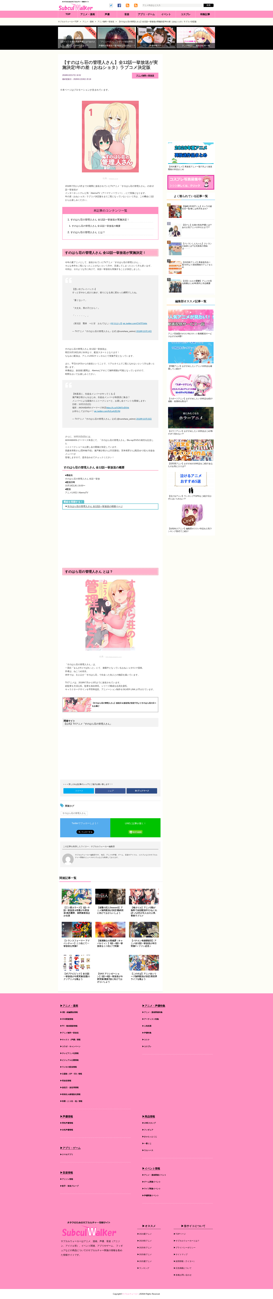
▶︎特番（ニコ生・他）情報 (71, 1101)
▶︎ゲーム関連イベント (151, 1182)
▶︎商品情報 (148, 1116)
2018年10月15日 (144, 419)
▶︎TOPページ (180, 1234)
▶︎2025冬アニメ (144, 1247)
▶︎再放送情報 (65, 1081)
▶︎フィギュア (147, 1130)
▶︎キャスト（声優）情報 (70, 1040)
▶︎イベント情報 (151, 1168)
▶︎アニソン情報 (66, 1179)
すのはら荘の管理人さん (74, 813)
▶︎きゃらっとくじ (149, 1137)
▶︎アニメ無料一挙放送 (69, 1033)
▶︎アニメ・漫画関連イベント (154, 1175)
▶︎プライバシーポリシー (185, 1247)
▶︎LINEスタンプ (149, 1123)
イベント (166, 14)
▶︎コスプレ (146, 1046)
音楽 (126, 14)
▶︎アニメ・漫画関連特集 (152, 1012)
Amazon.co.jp (113, 178)
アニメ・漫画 (87, 14)
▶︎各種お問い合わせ (183, 1275)
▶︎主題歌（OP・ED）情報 (71, 1074)
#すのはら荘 (116, 323)
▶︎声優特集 (146, 1033)
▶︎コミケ (146, 1040)
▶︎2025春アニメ (144, 1254)
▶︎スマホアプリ (66, 1154)
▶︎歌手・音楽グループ (69, 1186)
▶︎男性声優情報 (66, 1123)
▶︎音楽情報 (66, 1172)
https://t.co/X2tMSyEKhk (117, 407)
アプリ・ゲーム (146, 14)
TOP (68, 14)
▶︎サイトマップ (181, 1254)
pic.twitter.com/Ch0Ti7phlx (135, 323)
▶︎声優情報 (66, 1116)
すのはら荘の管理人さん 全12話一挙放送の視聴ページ (95, 506)
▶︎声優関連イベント (150, 1195)
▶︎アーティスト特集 (150, 1019)
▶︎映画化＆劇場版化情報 (70, 1094)
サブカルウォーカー (130, 1294)
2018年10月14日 (144, 331)
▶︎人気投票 (146, 1026)
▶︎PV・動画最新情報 (68, 1026)
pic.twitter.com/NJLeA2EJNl (107, 411)
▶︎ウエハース (147, 1150)
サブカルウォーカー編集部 (103, 846)
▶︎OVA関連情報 (66, 1019)
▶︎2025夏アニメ (144, 1261)
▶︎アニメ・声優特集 (153, 1005)
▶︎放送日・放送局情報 (69, 1087)
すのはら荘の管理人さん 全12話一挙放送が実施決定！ (100, 219)
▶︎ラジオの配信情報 (68, 1067)
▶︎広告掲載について (183, 1268)
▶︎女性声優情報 (66, 1130)
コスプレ (186, 14)
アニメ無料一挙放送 (145, 75)
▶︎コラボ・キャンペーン (70, 1046)
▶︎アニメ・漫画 (69, 1005)
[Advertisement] (110, 539)
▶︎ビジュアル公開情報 (69, 1060)
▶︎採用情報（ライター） (185, 1261)
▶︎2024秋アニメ (144, 1241)
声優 (107, 14)
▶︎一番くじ (146, 1143)
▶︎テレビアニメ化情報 (69, 1053)
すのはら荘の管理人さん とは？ (88, 232)
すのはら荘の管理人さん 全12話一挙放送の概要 (96, 226)
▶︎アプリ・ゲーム (70, 1148)
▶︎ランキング (143, 1268)
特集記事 (205, 14)
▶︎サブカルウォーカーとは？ (186, 1241)
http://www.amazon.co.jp (114, 657)
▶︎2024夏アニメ (144, 1234)
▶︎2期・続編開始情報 (69, 1012)
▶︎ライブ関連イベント (151, 1189)
